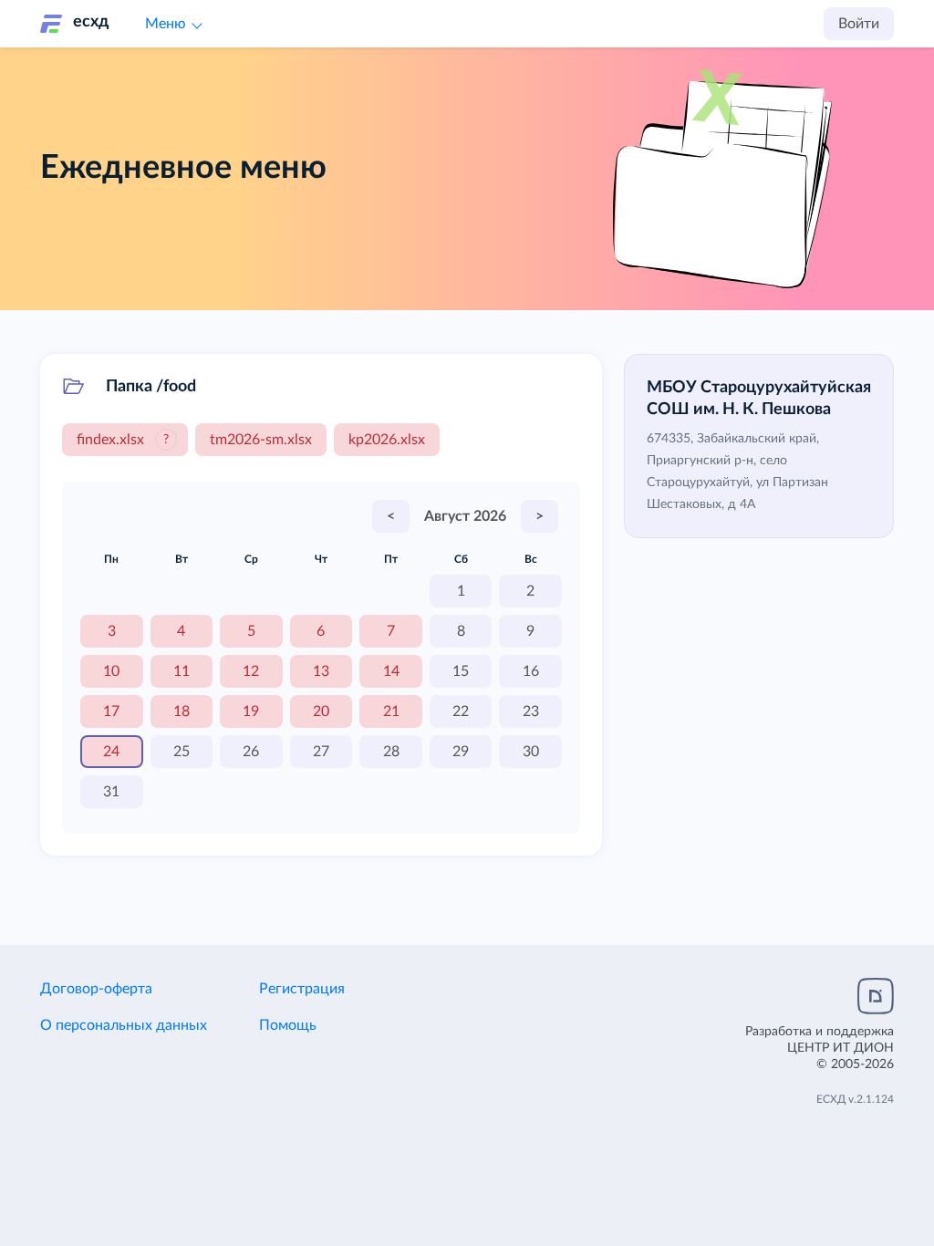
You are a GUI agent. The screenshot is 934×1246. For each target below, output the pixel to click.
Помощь (288, 1025)
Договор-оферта (96, 988)
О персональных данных (123, 1025)
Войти (858, 23)
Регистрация (302, 988)
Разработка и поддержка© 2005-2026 (819, 1048)
